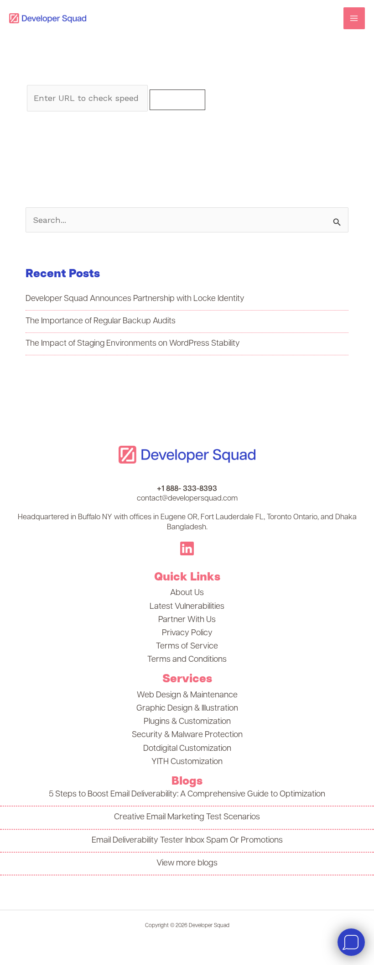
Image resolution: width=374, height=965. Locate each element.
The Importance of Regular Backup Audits (101, 321)
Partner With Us (187, 620)
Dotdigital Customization (187, 748)
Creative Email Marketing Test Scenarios (187, 817)
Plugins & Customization (187, 721)
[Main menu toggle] (354, 18)
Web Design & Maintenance (187, 695)
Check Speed (177, 99)
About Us (187, 593)
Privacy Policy (187, 633)
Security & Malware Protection (187, 735)
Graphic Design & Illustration (187, 708)
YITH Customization (187, 762)
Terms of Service (187, 646)
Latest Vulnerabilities (187, 606)
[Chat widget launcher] (351, 942)
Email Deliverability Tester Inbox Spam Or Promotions (187, 840)
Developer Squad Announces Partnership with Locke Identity (135, 299)
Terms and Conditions (187, 659)
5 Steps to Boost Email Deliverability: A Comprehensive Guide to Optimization (187, 794)
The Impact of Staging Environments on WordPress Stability (133, 344)
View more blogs (187, 863)
